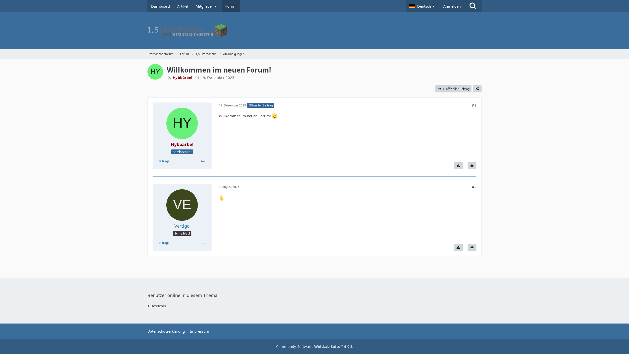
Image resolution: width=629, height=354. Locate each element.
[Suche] (473, 6)
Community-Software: (314, 346)
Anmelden (452, 6)
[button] (423, 6)
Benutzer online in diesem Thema (182, 295)
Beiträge (164, 161)
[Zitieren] (472, 165)
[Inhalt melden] (458, 165)
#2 (474, 186)
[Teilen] (477, 89)
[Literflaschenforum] (314, 31)
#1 (474, 105)
